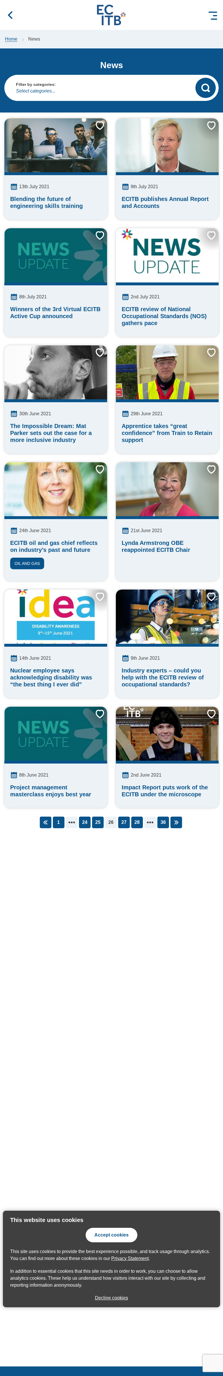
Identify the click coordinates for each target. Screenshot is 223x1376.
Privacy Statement (130, 1258)
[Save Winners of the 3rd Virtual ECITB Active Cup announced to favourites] (95, 239)
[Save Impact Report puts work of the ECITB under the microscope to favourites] (207, 718)
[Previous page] (45, 822)
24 (84, 822)
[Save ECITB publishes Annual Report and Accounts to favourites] (207, 130)
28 (137, 822)
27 (124, 822)
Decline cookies (111, 1297)
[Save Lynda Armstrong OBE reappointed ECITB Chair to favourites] (207, 473)
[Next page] (176, 822)
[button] (10, 15)
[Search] (205, 88)
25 (97, 822)
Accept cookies (111, 1234)
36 (163, 822)
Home (11, 39)
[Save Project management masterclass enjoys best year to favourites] (95, 718)
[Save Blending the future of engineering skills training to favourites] (95, 130)
